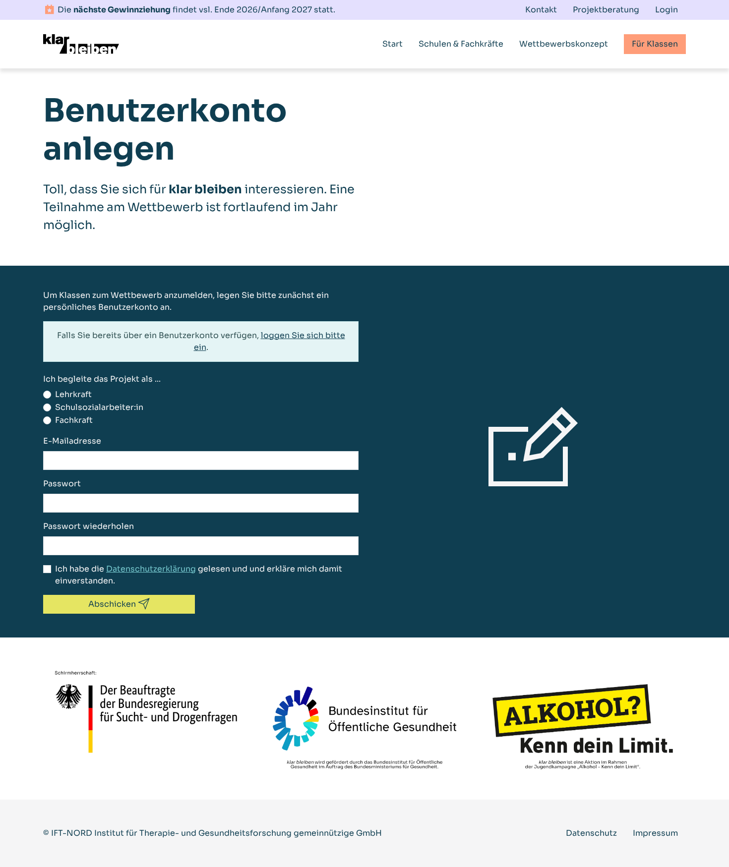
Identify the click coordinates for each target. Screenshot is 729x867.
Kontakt (541, 9)
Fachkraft (74, 420)
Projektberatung (606, 9)
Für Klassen (655, 44)
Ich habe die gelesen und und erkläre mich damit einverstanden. (198, 575)
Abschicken (113, 604)
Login (666, 9)
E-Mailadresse (72, 441)
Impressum (655, 833)
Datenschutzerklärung (151, 569)
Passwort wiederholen (88, 526)
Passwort (62, 483)
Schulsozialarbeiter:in (99, 407)
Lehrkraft (73, 394)
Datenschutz (591, 833)
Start (392, 44)
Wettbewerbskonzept (563, 44)
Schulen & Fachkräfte (461, 44)
